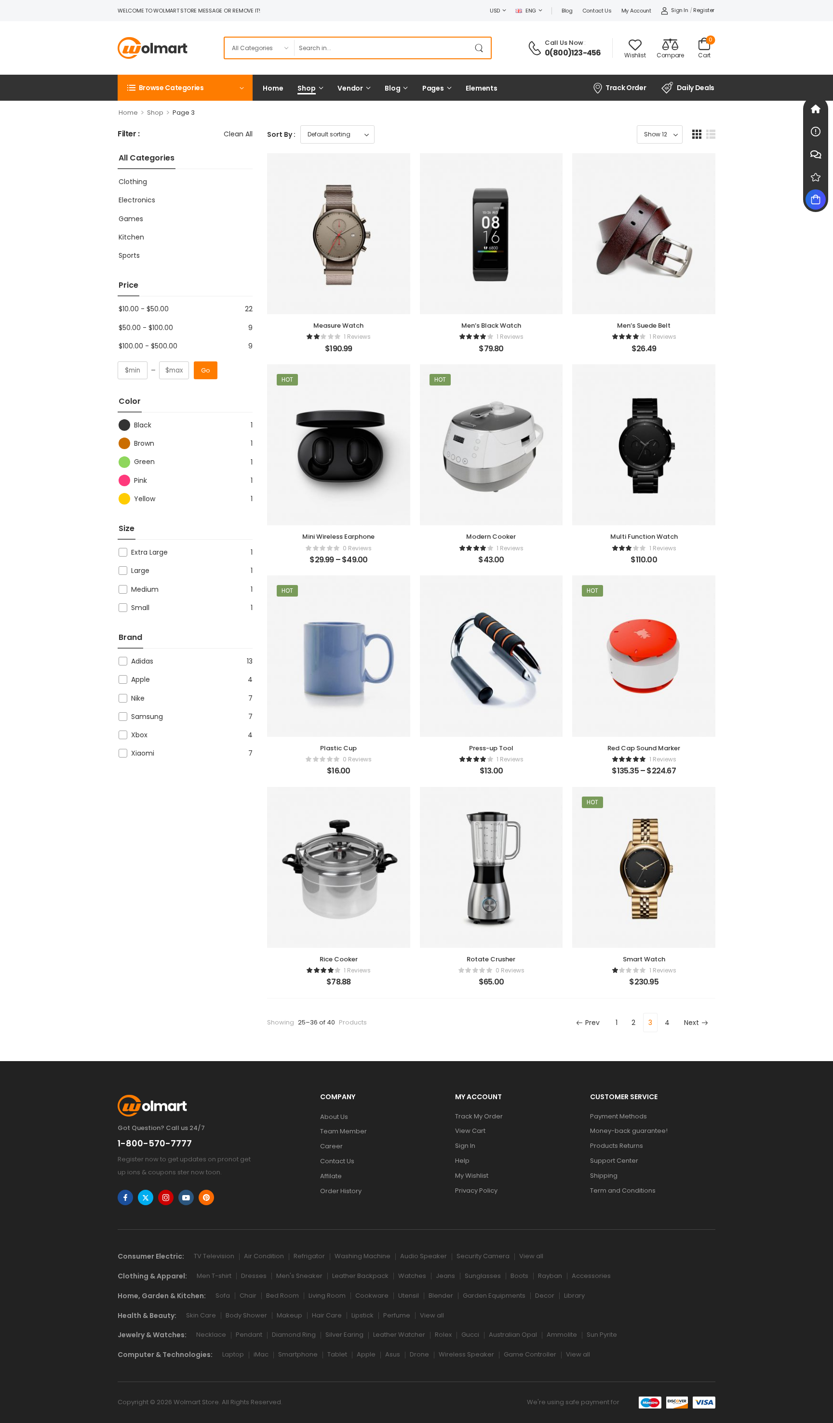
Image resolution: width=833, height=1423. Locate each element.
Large (140, 570)
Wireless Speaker (466, 1354)
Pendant (249, 1334)
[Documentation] (816, 131)
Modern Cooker (491, 536)
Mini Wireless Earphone (338, 536)
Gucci (470, 1334)
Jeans (445, 1275)
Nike (138, 698)
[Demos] (816, 109)
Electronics (137, 200)
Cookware (372, 1295)
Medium (145, 589)
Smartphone (298, 1354)
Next (691, 1022)
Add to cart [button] (338, 352)
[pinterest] (206, 1197)
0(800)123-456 (573, 53)
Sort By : (281, 134)
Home (273, 88)
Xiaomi (142, 753)
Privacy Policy (476, 1190)
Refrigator (309, 1256)
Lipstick (362, 1315)
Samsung (147, 716)
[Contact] (536, 48)
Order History (341, 1191)
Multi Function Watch (644, 536)
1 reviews (357, 336)
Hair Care (327, 1315)
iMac (261, 1354)
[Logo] (153, 48)
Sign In (465, 1145)
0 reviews (357, 548)
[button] (696, 134)
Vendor (350, 88)
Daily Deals (695, 88)
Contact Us (597, 10)
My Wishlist (471, 1175)
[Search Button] (481, 48)
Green (144, 461)
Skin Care (201, 1315)
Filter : (129, 134)
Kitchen (131, 237)
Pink (140, 480)
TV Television (214, 1256)
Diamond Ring (294, 1334)
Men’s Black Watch (491, 325)
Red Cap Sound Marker (643, 748)
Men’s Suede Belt (644, 325)
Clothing (133, 181)
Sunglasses (483, 1275)
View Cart (470, 1130)
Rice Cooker (339, 959)
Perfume (396, 1315)
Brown (144, 443)
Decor (544, 1295)
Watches (412, 1275)
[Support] (816, 154)
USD (495, 10)
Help (462, 1160)
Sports (129, 255)
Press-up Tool (491, 748)
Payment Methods (618, 1116)
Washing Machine (362, 1256)
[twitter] (145, 1197)
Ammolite (562, 1334)
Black (142, 425)
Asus (392, 1354)
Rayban (550, 1275)
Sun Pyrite (602, 1334)
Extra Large (149, 552)
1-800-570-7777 (155, 1143)
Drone (419, 1354)
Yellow (144, 499)
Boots (519, 1275)
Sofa (222, 1295)
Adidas (142, 661)
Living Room (327, 1295)
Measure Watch (338, 325)
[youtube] (186, 1197)
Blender (441, 1295)
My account (636, 10)
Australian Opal (513, 1334)
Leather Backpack (360, 1275)
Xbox (139, 735)
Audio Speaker (423, 1256)
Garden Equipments (494, 1295)
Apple (140, 679)
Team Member (343, 1131)
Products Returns (616, 1145)
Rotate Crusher (491, 959)
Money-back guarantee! (629, 1130)
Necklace (211, 1334)
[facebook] (125, 1197)
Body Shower (246, 1315)
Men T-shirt (214, 1275)
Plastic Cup (338, 748)
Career (331, 1146)
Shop (306, 88)
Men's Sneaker (299, 1275)
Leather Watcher (399, 1334)
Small (140, 607)
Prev (592, 1022)
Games (131, 218)
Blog (567, 10)
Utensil (408, 1295)
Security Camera (483, 1256)
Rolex (443, 1334)
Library (574, 1295)
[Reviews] (816, 177)
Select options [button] (338, 564)
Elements (481, 88)
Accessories (591, 1275)
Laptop (233, 1354)
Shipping (604, 1175)
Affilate (331, 1176)
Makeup (289, 1315)
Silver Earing (344, 1334)
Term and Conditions (623, 1190)
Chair (248, 1295)
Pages (433, 88)
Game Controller (530, 1354)
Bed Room (282, 1295)
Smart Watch (644, 959)
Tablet (337, 1354)
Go (205, 370)
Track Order (625, 88)
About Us (334, 1116)
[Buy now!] (816, 199)
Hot (287, 379)
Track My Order (479, 1116)
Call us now (564, 42)
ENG (530, 10)
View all (531, 1256)
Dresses (254, 1275)
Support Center (614, 1160)
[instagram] (166, 1197)
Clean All (238, 134)
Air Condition (264, 1256)
